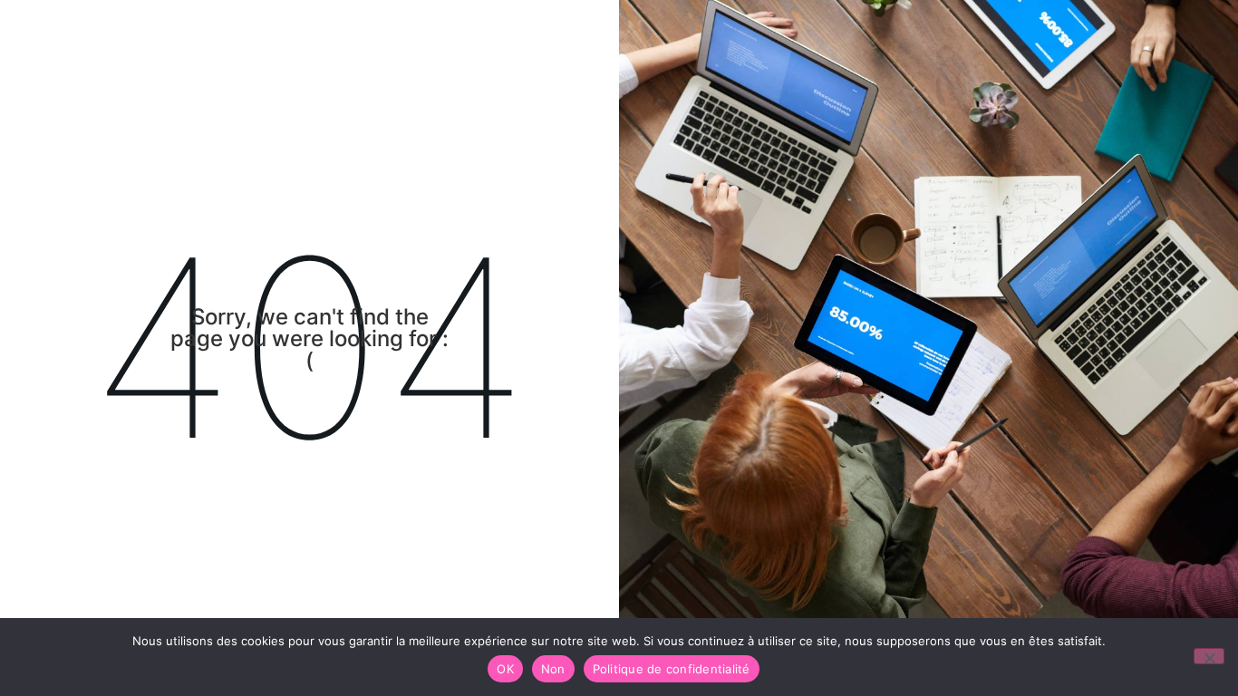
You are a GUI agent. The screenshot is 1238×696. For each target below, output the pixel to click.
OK (505, 669)
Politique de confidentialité (671, 669)
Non (553, 669)
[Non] (1209, 656)
